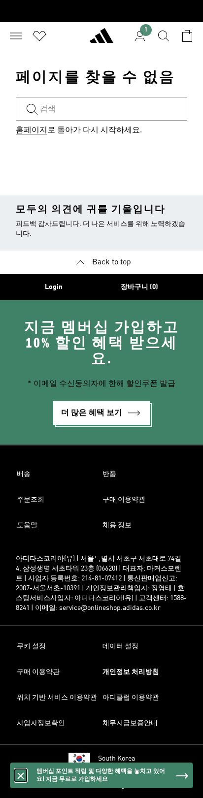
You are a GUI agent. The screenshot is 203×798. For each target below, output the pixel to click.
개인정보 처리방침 (130, 672)
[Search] (163, 36)
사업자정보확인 (41, 723)
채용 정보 (117, 525)
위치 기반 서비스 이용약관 (57, 697)
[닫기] (21, 775)
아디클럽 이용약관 (130, 697)
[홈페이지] (101, 40)
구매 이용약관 (123, 499)
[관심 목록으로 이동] (39, 36)
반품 (109, 474)
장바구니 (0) (139, 287)
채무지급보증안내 (130, 723)
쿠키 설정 (31, 646)
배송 (24, 474)
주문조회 (30, 499)
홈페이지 (31, 130)
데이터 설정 (120, 646)
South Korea (116, 758)
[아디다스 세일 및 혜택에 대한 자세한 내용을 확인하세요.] (101, 11)
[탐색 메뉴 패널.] (16, 36)
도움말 (27, 525)
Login (54, 287)
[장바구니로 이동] (187, 36)
